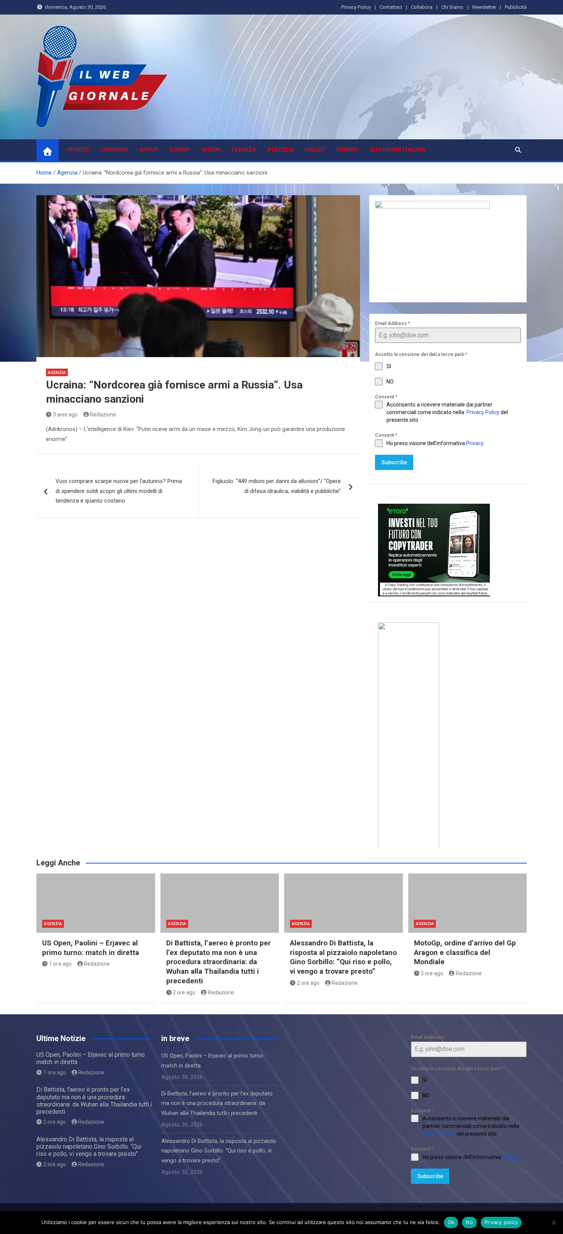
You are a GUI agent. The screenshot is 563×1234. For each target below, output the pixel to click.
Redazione (103, 414)
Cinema (347, 149)
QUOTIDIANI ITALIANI (397, 149)
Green (211, 149)
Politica (280, 149)
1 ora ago (60, 964)
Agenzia (57, 372)
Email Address (392, 323)
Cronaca (114, 149)
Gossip (180, 149)
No (469, 1222)
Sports (78, 149)
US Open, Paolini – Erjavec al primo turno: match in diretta (90, 948)
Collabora (421, 7)
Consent (386, 397)
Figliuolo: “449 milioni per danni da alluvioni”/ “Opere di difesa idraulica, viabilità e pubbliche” (277, 486)
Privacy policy (501, 1222)
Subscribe (394, 462)
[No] (553, 1222)
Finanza (244, 149)
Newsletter (484, 7)
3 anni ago (65, 414)
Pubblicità (516, 7)
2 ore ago (184, 992)
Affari (148, 149)
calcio (314, 149)
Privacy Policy (356, 7)
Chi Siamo (452, 7)
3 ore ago (432, 973)
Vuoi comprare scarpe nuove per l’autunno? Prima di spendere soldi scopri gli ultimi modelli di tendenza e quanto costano (119, 491)
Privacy (475, 443)
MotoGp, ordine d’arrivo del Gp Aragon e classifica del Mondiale (465, 952)
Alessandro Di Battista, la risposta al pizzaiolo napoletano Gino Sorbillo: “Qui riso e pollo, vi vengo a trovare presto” (343, 957)
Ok (451, 1222)
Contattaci (391, 7)
